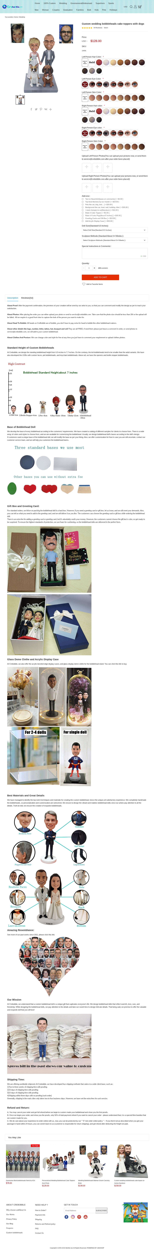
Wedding (63, 3)
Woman (45, 10)
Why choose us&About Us (16, 1210)
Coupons (9, 1228)
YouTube (85, 1216)
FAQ (36, 1228)
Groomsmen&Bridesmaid (81, 3)
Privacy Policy (11, 1219)
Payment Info (40, 1215)
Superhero (100, 3)
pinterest (40, 109)
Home (37, 3)
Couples (56, 10)
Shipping (38, 1219)
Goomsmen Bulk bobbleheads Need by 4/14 (20, 1180)
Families (80, 10)
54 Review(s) (98, 28)
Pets (104, 10)
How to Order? (40, 1210)
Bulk (89, 10)
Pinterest (79, 1216)
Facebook (66, 1216)
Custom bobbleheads (14, 1233)
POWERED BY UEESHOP (95, 1248)
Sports (111, 3)
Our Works (10, 1214)
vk (45, 109)
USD (84, 41)
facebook (31, 109)
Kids (97, 10)
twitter (36, 109)
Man (36, 10)
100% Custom (50, 3)
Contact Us (39, 1233)
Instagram (72, 1216)
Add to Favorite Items (94, 284)
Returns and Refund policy (45, 1224)
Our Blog (9, 1224)
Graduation (68, 10)
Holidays (113, 10)
